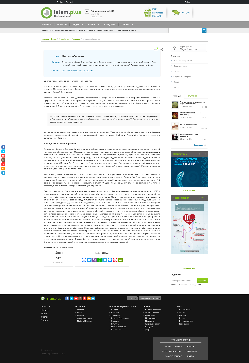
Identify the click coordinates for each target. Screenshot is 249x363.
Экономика (115, 315)
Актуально (46, 30)
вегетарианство (171, 351)
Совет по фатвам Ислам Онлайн (77, 70)
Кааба (190, 356)
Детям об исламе (152, 312)
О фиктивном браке (188, 124)
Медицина (75, 39)
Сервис (125, 24)
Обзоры (80, 315)
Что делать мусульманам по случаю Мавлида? (192, 103)
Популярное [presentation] (192, 96)
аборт (167, 346)
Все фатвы (198, 145)
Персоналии (116, 330)
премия (190, 346)
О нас (131, 298)
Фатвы (91, 24)
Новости (62, 24)
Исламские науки (180, 66)
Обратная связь (149, 298)
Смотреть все (189, 191)
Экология (115, 321)
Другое (176, 87)
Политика (115, 312)
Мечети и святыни (118, 327)
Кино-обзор (184, 324)
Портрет (182, 318)
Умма (81, 30)
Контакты (54, 354)
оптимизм (191, 351)
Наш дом (149, 327)
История (114, 310)
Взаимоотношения (153, 310)
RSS (63, 354)
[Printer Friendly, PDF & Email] (156, 49)
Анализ (80, 312)
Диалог (182, 312)
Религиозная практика (182, 61)
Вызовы (182, 315)
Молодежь (149, 321)
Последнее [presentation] (178, 96)
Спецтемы (110, 24)
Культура (115, 324)
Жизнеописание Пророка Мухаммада (190, 113)
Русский (69, 2)
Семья (90, 30)
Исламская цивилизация (64, 30)
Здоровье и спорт (152, 324)
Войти (187, 2)
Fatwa (53, 39)
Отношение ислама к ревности (189, 135)
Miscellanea (64, 39)
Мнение (80, 310)
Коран (186, 12)
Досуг (147, 330)
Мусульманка (150, 318)
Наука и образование (120, 318)
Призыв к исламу (186, 321)
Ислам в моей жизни (105, 30)
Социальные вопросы (182, 77)
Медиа (76, 24)
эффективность (174, 356)
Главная (45, 39)
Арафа (178, 346)
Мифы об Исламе (84, 321)
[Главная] (62, 13)
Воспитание (150, 315)
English (60, 2)
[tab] (177, 96)
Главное (46, 24)
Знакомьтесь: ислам (126, 30)
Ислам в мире (184, 310)
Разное (176, 71)
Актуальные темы (84, 318)
